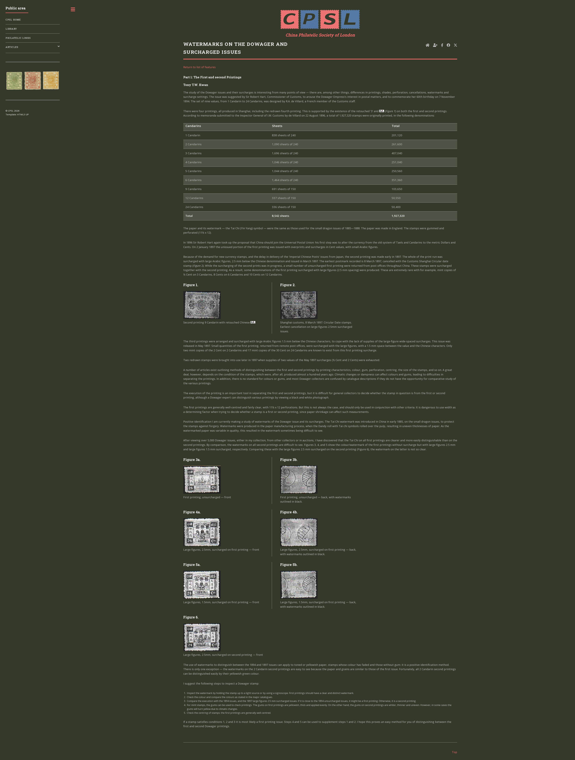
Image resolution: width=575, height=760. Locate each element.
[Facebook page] (442, 45)
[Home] (427, 45)
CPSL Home (13, 19)
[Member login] (435, 45)
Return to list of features (199, 67)
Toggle (73, 9)
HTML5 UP (23, 114)
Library (11, 28)
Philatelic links (18, 37)
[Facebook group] (448, 45)
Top (454, 752)
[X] (455, 45)
